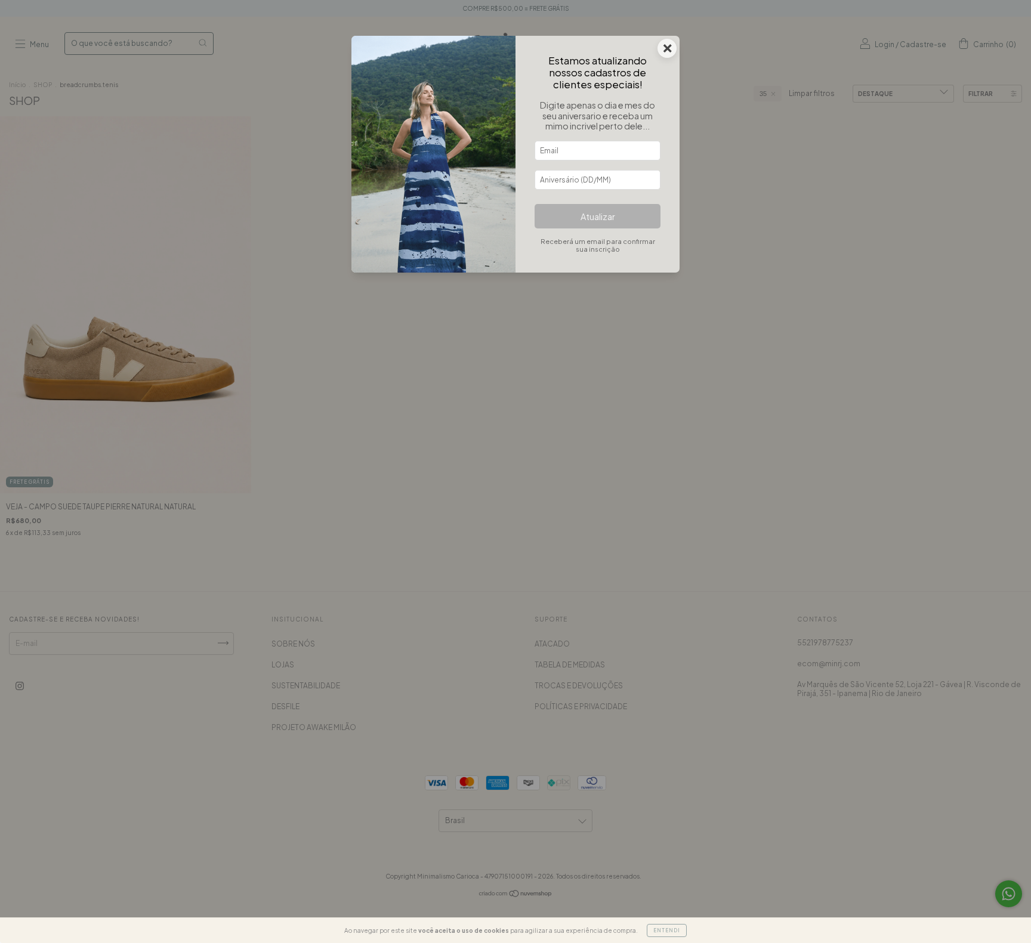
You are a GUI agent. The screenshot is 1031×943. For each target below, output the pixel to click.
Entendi (666, 930)
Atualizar (598, 216)
